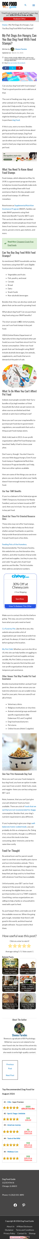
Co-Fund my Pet (8, 629)
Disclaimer (9, 1230)
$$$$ (28, 1107)
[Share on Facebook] (5, 68)
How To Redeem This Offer (20, 606)
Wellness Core (12, 1152)
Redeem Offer (19, 19)
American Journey (14, 1125)
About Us (10, 1226)
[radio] (10, 946)
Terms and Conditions (25, 1230)
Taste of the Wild (13, 1138)
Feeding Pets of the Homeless (14, 544)
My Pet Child (7, 649)
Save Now (20, 599)
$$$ (28, 1119)
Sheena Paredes (21, 49)
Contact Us (22, 1233)
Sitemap (32, 1233)
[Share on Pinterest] (19, 68)
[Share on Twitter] (12, 68)
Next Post (10, 1075)
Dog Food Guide (8, 1179)
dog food (16, 120)
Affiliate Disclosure (24, 1226)
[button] (25, 5)
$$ (28, 1131)
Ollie (9, 1102)
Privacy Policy (9, 1233)
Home (4, 25)
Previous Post (10, 1065)
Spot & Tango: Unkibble (16, 1113)
